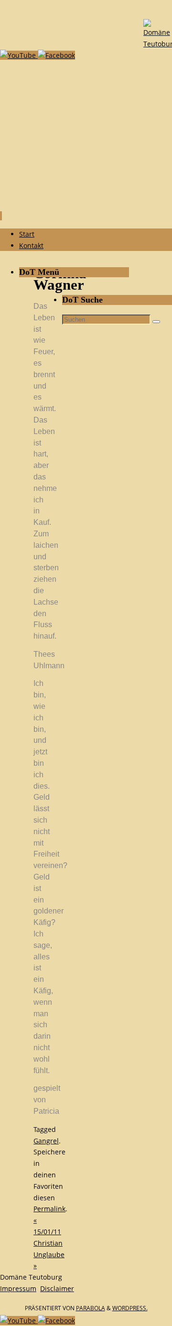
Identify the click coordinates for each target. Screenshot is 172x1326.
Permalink (49, 1208)
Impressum (18, 1288)
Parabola (90, 1308)
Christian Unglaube (48, 1255)
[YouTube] (19, 55)
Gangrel (46, 1140)
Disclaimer (57, 1288)
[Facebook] (56, 55)
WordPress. (130, 1308)
